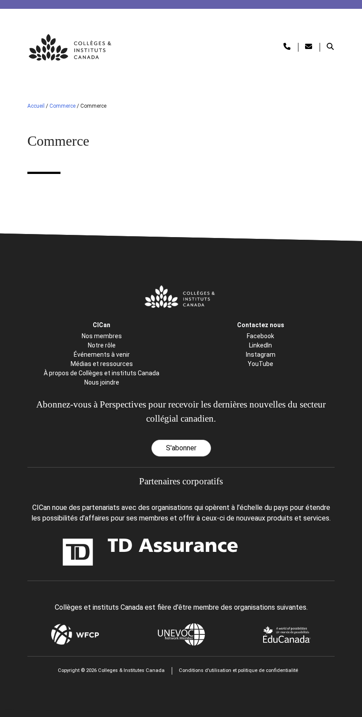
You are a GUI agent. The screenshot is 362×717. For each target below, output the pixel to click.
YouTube (260, 363)
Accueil (36, 106)
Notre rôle (102, 345)
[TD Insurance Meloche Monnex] (99, 552)
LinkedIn (260, 345)
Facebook (260, 336)
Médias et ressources (102, 363)
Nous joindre (101, 382)
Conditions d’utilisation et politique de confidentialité (238, 670)
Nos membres (102, 336)
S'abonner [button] (181, 448)
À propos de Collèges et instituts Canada (101, 373)
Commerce (62, 106)
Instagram (260, 354)
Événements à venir (102, 354)
